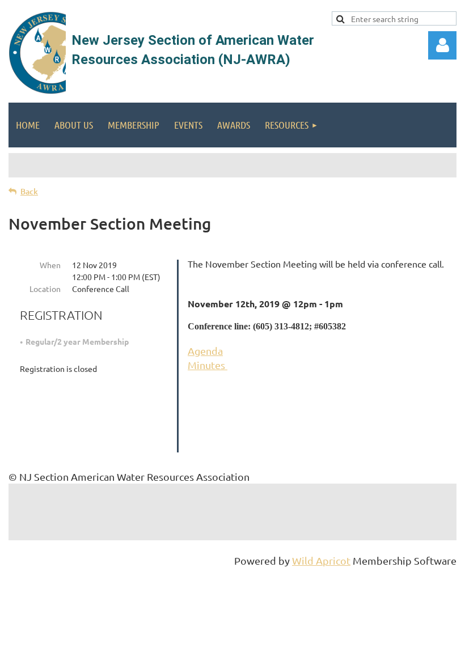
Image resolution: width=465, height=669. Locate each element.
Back (29, 191)
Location (45, 288)
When (50, 265)
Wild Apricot (321, 560)
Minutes (207, 365)
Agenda (205, 351)
